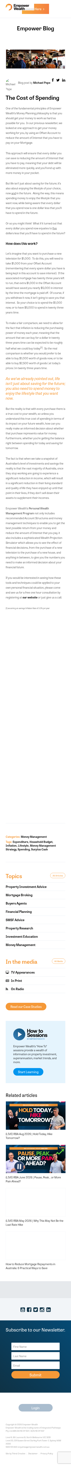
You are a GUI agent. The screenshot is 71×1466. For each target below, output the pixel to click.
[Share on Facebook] (53, 80)
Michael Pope (41, 82)
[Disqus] (35, 663)
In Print (16, 980)
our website (30, 597)
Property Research (19, 928)
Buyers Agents (16, 903)
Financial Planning (19, 911)
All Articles (58, 875)
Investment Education (22, 936)
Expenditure (20, 841)
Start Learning (28, 1071)
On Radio (17, 988)
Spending (24, 849)
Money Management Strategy (31, 847)
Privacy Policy (47, 1453)
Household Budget (41, 841)
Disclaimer (33, 1453)
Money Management (34, 836)
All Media (58, 961)
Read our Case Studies (26, 1006)
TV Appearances (22, 972)
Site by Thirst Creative (15, 1453)
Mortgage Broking (19, 894)
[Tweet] (58, 80)
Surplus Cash (39, 849)
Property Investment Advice (26, 886)
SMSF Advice (15, 919)
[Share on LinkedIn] (63, 80)
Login (35, 1407)
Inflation (11, 845)
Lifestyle (23, 845)
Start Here (35, 8)
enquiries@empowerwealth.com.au (33, 1446)
